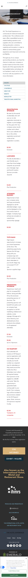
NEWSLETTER (7, 96)
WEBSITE (6, 94)
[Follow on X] (11, 545)
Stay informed (14, 451)
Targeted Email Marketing (12, 99)
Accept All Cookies (14, 575)
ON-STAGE (7, 85)
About (13, 538)
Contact (9, 538)
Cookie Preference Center (13, 570)
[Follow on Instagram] (14, 545)
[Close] (26, 558)
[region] (14, 489)
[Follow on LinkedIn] (20, 545)
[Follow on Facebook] (8, 545)
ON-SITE (6, 83)
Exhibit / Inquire (14, 459)
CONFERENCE (8, 88)
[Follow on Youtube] (17, 545)
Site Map (19, 538)
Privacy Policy (13, 567)
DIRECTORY (7, 91)
